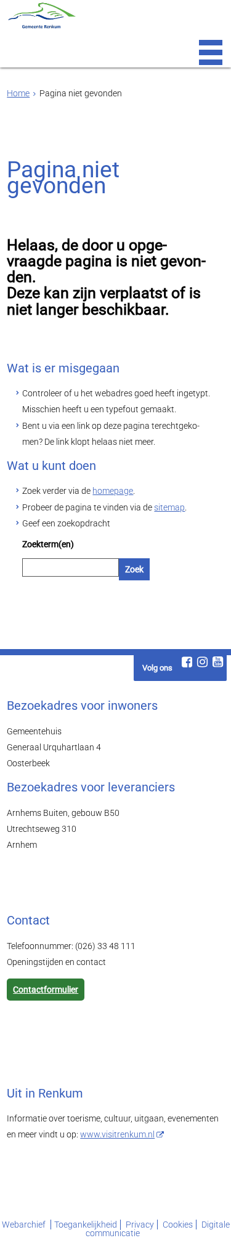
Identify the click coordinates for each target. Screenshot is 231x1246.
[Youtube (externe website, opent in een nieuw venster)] (218, 662)
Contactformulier (45, 989)
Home (18, 93)
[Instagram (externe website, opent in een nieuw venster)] (202, 662)
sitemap (169, 507)
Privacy (140, 1224)
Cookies (178, 1224)
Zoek (134, 569)
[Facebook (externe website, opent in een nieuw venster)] (187, 662)
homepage (112, 491)
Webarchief (24, 1224)
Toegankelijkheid (85, 1224)
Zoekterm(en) (48, 544)
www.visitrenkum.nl (117, 1134)
